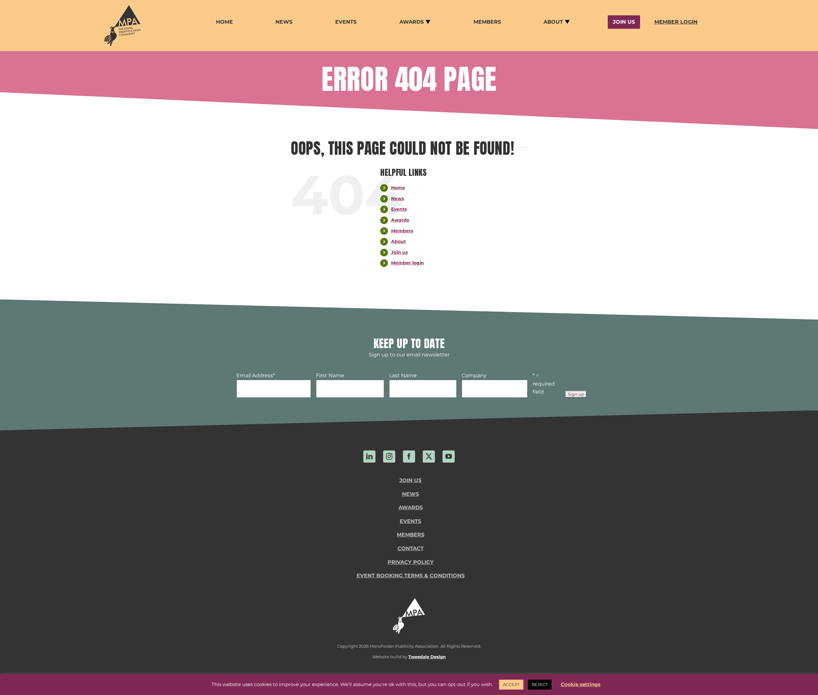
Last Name (403, 375)
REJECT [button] (540, 684)
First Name (330, 375)
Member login (407, 263)
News (397, 198)
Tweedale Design (427, 656)
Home (398, 188)
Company (474, 375)
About (398, 241)
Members (402, 231)
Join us (399, 252)
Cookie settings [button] (580, 684)
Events (399, 209)
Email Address (255, 375)
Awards (400, 220)
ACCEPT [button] (511, 684)
